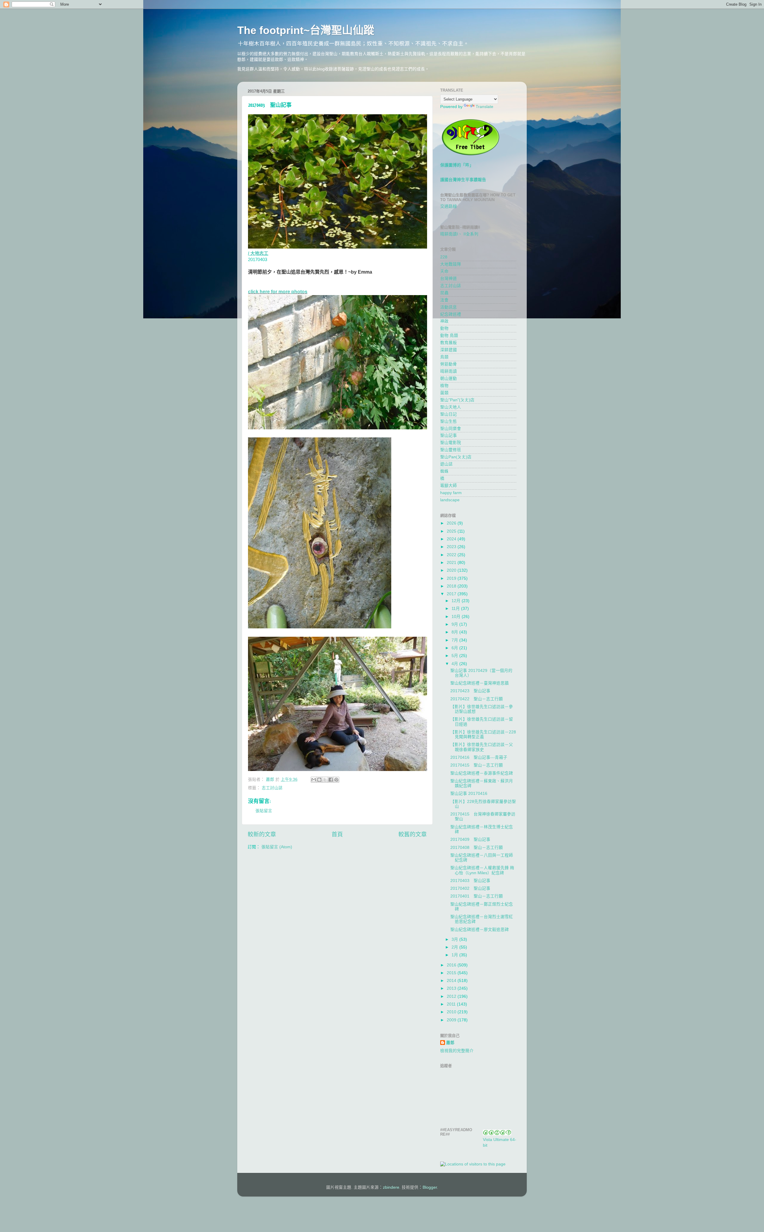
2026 (452, 523)
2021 (452, 562)
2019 (452, 578)
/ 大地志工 (258, 253)
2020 (452, 570)
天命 (444, 271)
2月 (455, 947)
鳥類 (444, 357)
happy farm (451, 493)
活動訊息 (448, 307)
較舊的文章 (412, 834)
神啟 (444, 321)
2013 (452, 988)
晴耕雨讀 (448, 371)
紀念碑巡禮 (450, 314)
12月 (457, 601)
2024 (452, 539)
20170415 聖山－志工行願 (476, 765)
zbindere (391, 1187)
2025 (452, 531)
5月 (455, 655)
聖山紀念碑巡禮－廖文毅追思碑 (479, 929)
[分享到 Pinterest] (336, 780)
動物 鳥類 (449, 335)
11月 (456, 608)
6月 (455, 648)
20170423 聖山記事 (470, 691)
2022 (452, 555)
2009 (452, 1020)
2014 (452, 980)
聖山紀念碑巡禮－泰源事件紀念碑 (481, 773)
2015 (452, 973)
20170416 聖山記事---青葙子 (478, 757)
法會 (444, 300)
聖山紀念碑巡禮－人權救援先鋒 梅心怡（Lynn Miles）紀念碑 (482, 870)
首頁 (337, 834)
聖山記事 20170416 (468, 793)
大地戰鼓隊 (450, 264)
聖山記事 (448, 435)
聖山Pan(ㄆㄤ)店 (456, 457)
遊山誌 (446, 464)
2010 (452, 1012)
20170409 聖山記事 (470, 839)
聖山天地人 (450, 407)
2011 (452, 1004)
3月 (455, 939)
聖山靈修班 (450, 450)
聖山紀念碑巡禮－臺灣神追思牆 (479, 683)
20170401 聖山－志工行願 (476, 896)
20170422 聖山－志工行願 (476, 699)
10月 (457, 616)
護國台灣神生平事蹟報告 (463, 180)
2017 (452, 594)
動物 (444, 328)
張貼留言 (263, 811)
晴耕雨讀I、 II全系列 (459, 234)
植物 (444, 385)
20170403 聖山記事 (470, 880)
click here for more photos (277, 291)
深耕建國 (448, 350)
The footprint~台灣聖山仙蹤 (305, 30)
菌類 (444, 393)
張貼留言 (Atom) (276, 847)
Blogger (430, 1187)
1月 (455, 955)
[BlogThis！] (319, 780)
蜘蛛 (444, 471)
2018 (452, 586)
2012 (452, 996)
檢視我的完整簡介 (457, 1050)
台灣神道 (448, 278)
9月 (455, 624)
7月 (455, 640)
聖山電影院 (450, 442)
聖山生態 (448, 421)
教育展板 (448, 342)
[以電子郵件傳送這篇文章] (314, 780)
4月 (455, 664)
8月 (455, 632)
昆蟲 (444, 293)
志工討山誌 (272, 788)
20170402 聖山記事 (470, 888)
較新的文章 (262, 834)
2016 (452, 965)
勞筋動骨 (448, 364)
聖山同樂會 (450, 428)
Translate (484, 106)
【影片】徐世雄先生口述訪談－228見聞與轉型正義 (483, 734)
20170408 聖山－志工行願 (476, 847)
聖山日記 (448, 414)
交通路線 (448, 206)
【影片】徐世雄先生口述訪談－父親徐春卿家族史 (481, 747)
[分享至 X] (325, 780)
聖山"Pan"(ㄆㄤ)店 (457, 400)
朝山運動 (448, 378)
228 (443, 257)
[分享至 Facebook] (331, 780)
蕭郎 (450, 1042)
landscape (450, 500)
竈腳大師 (448, 485)
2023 (452, 547)
